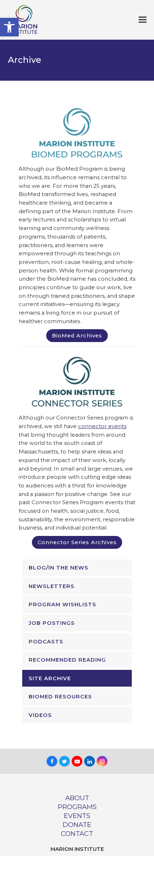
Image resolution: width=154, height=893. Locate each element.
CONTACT (77, 833)
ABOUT (77, 798)
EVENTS (77, 816)
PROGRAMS (77, 807)
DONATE (77, 825)
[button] (9, 27)
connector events (102, 426)
